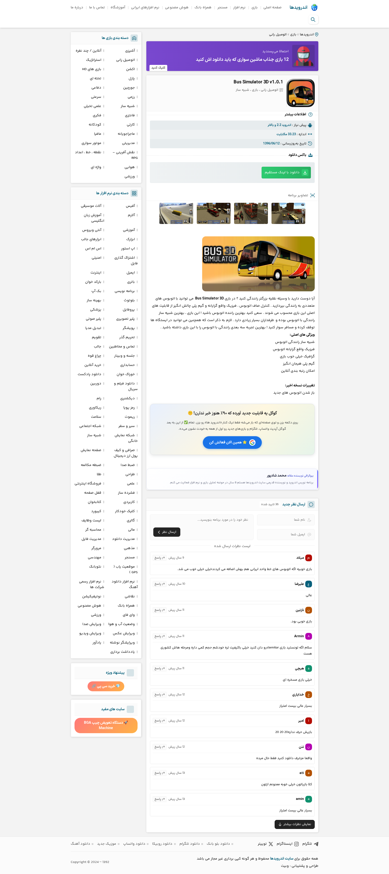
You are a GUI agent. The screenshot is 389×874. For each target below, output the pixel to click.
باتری (131, 282)
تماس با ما (97, 7)
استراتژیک (93, 60)
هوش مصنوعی (177, 7)
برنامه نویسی (125, 291)
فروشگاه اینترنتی (88, 483)
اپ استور (128, 248)
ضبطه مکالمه (91, 465)
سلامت (96, 417)
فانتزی (130, 115)
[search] (313, 19)
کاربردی (129, 502)
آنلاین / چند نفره (88, 51)
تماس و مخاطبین (122, 346)
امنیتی (96, 258)
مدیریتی (128, 143)
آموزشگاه (118, 7)
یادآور (97, 643)
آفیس (130, 206)
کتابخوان (94, 502)
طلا (99, 474)
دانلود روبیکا (162, 844)
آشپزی (130, 51)
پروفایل (129, 310)
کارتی (131, 125)
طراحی (130, 474)
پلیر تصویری (125, 319)
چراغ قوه (94, 356)
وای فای (129, 615)
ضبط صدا (128, 465)
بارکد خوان (93, 282)
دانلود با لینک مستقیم (282, 172)
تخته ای (95, 78)
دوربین (95, 383)
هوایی (129, 167)
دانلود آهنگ (80, 844)
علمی (131, 483)
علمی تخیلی (92, 106)
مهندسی (94, 557)
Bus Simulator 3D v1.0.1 (258, 82)
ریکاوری (95, 408)
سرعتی (96, 97)
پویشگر (129, 328)
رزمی (131, 97)
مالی (131, 530)
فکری (97, 115)
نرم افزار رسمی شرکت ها (91, 584)
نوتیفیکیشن (91, 596)
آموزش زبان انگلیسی (94, 218)
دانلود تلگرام (189, 844)
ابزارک (130, 239)
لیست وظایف (91, 520)
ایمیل (131, 273)
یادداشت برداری (122, 652)
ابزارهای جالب (91, 239)
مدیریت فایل (91, 539)
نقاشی (130, 596)
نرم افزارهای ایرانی (145, 7)
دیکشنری (127, 398)
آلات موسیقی (91, 206)
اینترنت (95, 273)
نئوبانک (95, 567)
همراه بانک (203, 7)
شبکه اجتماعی (90, 426)
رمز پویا (129, 408)
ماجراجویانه (126, 134)
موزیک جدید (106, 844)
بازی (254, 7)
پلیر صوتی (93, 319)
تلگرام (307, 844)
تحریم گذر (127, 337)
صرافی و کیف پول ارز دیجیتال (126, 453)
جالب (97, 346)
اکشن (130, 69)
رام (99, 398)
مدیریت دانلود (123, 539)
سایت (289, 858)
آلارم (131, 215)
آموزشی (129, 230)
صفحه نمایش (91, 450)
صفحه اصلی (272, 7)
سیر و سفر (126, 426)
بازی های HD (91, 69)
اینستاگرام (284, 844)
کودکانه (95, 125)
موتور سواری (91, 143)
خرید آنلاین (92, 365)
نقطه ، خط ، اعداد (88, 152)
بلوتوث (129, 300)
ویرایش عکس (124, 633)
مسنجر (222, 7)
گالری (131, 520)
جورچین (129, 88)
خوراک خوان (126, 374)
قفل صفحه (92, 493)
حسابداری (127, 365)
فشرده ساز (126, 493)
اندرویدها (298, 7)
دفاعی (96, 88)
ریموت (130, 417)
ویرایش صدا (91, 624)
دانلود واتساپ (134, 844)
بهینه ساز (94, 300)
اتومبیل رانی (278, 34)
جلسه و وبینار (124, 356)
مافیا (97, 134)
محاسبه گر (93, 530)
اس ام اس (93, 248)
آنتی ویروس (91, 230)
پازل (132, 78)
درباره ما (77, 7)
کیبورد (96, 511)
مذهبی (129, 548)
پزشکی (95, 310)
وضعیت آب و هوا (121, 624)
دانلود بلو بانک (218, 844)
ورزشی (129, 176)
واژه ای (96, 167)
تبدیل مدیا (93, 328)
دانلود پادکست (89, 374)
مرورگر (96, 548)
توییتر (262, 844)
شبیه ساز (242, 90)
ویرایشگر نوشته (122, 643)
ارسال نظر (169, 532)
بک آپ (96, 291)
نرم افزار (239, 7)
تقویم (96, 337)
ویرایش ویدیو (90, 633)
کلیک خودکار (125, 511)
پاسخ (157, 557)
